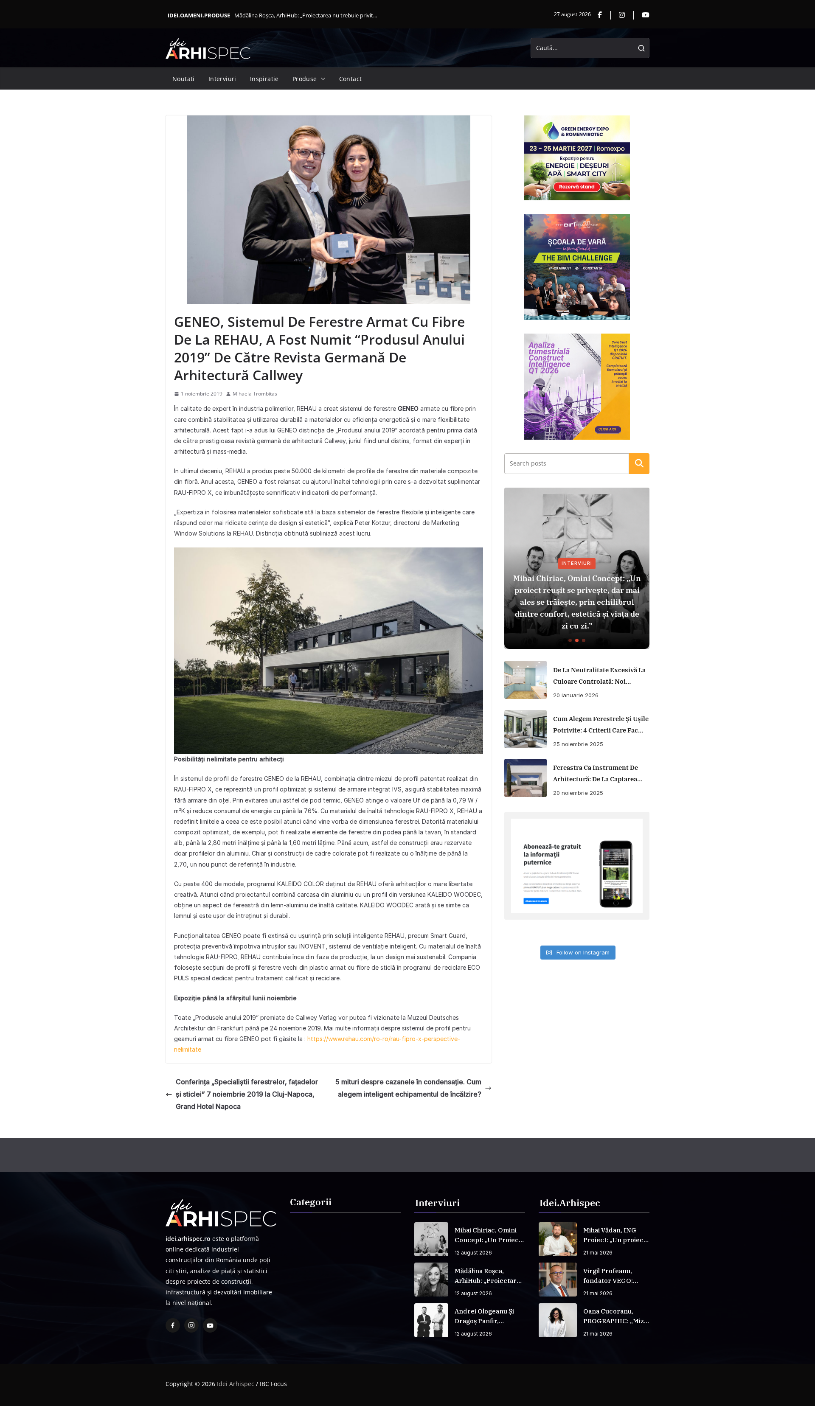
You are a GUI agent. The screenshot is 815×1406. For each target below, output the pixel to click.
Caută (639, 463)
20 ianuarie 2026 (576, 695)
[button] (321, 79)
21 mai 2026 (598, 1252)
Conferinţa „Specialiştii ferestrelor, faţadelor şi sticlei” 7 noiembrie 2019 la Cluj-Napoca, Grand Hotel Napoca (247, 1094)
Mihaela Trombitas (255, 393)
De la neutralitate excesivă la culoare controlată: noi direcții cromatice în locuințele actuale (599, 676)
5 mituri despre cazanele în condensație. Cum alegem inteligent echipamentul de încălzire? (408, 1088)
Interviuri (222, 79)
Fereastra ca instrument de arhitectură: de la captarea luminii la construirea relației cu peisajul (595, 774)
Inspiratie (264, 79)
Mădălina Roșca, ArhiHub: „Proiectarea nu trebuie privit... (305, 15)
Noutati (183, 79)
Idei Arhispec (235, 1384)
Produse (304, 79)
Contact (350, 79)
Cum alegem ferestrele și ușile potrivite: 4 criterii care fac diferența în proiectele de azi (601, 725)
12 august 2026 (473, 1252)
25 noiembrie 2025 (578, 744)
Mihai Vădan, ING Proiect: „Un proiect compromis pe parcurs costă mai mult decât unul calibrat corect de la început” (614, 1235)
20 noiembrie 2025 (578, 792)
